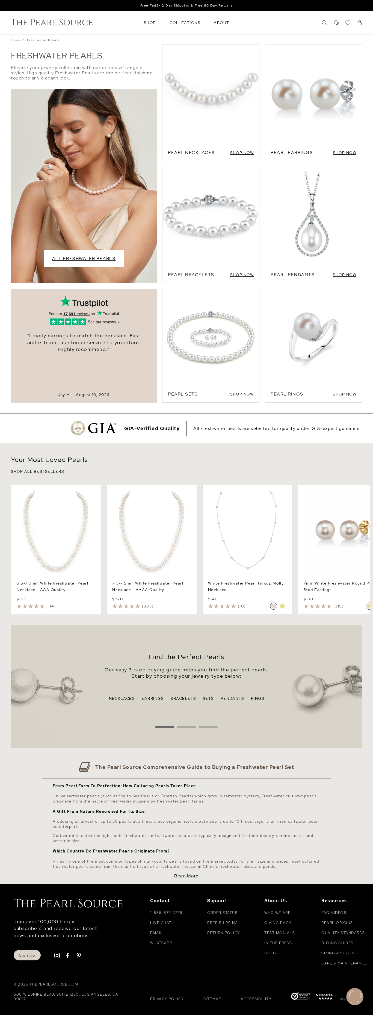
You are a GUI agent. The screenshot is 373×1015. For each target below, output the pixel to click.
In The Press (278, 943)
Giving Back (277, 922)
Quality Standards (343, 933)
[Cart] (359, 22)
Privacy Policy (167, 999)
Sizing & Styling (339, 953)
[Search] (324, 22)
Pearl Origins (337, 922)
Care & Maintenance (344, 963)
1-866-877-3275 (166, 912)
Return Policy (223, 933)
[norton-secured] (300, 996)
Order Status (222, 912)
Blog (270, 953)
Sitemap (212, 999)
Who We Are (277, 912)
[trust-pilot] (325, 997)
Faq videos (333, 912)
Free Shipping (222, 922)
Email (156, 933)
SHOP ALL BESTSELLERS (37, 471)
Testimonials (279, 933)
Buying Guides (337, 943)
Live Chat (160, 922)
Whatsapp (161, 943)
